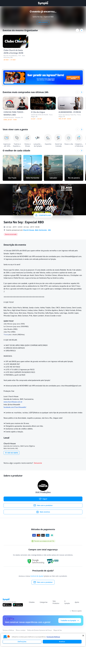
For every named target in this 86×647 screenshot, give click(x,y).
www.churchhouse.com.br (13, 402)
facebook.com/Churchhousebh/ (15, 407)
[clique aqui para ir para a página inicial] (43, 3)
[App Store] (7, 604)
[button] (6, 636)
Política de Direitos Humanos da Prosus (39, 630)
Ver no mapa (12, 453)
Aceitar (62, 641)
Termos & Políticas (53, 637)
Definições (22, 641)
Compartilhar (45, 215)
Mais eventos (45, 512)
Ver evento (43, 22)
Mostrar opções (77, 611)
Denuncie (38, 463)
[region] (43, 640)
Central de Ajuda (36, 576)
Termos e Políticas (8, 630)
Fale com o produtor (45, 505)
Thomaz (6, 334)
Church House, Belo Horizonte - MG (37, 230)
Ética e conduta (20, 630)
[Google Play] (18, 604)
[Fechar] (83, 635)
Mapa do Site (58, 630)
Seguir (44, 499)
